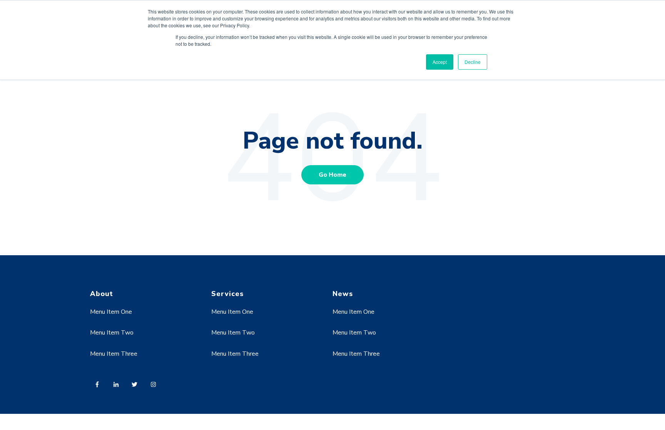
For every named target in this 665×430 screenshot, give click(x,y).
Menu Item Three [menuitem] (113, 354)
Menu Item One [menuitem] (111, 312)
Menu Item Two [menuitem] (112, 332)
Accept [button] (440, 62)
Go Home (332, 175)
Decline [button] (472, 62)
